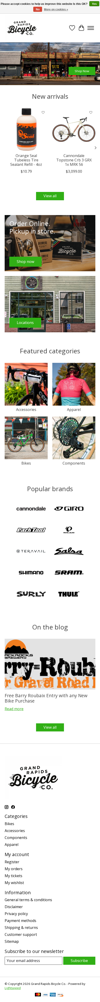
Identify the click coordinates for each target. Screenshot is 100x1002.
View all (50, 195)
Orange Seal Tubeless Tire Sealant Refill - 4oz (26, 160)
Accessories (26, 409)
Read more (14, 708)
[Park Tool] (31, 530)
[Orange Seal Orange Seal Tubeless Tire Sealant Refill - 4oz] (26, 129)
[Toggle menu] (90, 28)
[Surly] (31, 594)
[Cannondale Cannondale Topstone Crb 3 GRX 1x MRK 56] (73, 129)
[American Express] (53, 995)
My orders (14, 868)
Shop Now (82, 71)
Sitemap (12, 941)
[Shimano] (31, 573)
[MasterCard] (38, 995)
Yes (94, 4)
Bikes (26, 463)
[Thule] (68, 594)
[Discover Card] (60, 995)
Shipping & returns (21, 927)
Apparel (74, 409)
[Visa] (45, 995)
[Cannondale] (31, 509)
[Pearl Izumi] (68, 530)
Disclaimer (14, 906)
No (38, 9)
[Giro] (68, 509)
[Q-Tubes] (31, 552)
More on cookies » (56, 9)
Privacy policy (16, 913)
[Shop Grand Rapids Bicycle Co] (22, 28)
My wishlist (14, 882)
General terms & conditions (28, 899)
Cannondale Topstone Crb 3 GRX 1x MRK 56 (74, 160)
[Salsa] (68, 552)
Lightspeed (13, 988)
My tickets (13, 875)
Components (74, 463)
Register (12, 861)
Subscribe (79, 960)
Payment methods (20, 920)
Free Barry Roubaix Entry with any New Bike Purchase (46, 698)
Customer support (21, 934)
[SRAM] (68, 573)
